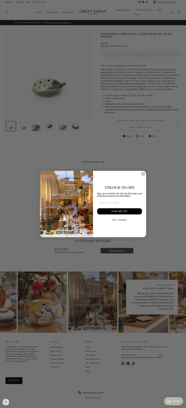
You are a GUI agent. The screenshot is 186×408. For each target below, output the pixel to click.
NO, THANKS (119, 220)
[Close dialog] (143, 173)
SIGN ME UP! (119, 211)
